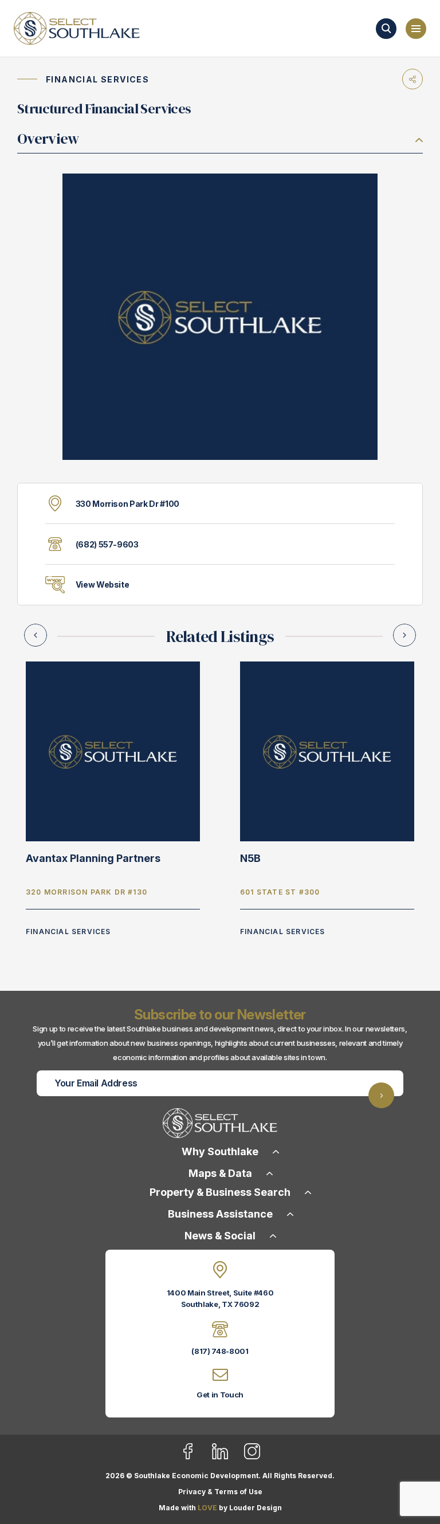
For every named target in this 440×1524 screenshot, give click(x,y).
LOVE (207, 1507)
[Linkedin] (227, 1457)
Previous (35, 635)
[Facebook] (195, 1457)
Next (404, 635)
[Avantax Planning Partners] (113, 750)
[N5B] (327, 750)
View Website (102, 584)
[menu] (416, 28)
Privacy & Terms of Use (220, 1491)
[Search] (386, 28)
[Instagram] (252, 1457)
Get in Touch (220, 1394)
